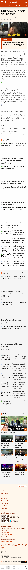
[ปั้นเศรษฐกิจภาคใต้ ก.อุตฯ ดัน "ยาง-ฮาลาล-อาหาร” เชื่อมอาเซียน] (6, 233)
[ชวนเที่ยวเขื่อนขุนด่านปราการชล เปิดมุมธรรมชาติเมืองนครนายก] (7, 452)
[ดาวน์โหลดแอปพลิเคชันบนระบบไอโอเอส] (15, 517)
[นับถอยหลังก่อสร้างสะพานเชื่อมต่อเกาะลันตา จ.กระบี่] (7, 438)
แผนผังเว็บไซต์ (4, 491)
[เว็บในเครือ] (2, 2)
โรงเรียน (23, 128)
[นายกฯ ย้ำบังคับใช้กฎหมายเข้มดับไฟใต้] (21, 467)
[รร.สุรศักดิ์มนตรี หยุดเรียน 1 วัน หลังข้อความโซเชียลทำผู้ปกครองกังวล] (14, 309)
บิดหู (9, 131)
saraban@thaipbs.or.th (6, 541)
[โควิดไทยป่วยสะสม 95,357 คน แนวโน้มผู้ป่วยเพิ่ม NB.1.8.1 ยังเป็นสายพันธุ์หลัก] (6, 376)
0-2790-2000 (6, 532)
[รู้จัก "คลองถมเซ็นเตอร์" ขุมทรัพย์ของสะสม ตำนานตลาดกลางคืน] (6, 403)
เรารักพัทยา (4, 54)
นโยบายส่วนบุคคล (5, 496)
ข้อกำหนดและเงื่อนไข (5, 501)
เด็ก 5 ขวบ (16, 128)
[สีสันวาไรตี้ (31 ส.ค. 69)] (14, 423)
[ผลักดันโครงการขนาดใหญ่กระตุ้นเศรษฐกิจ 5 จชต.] (21, 438)
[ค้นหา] (5, 2)
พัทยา (3, 128)
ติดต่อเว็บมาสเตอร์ (5, 503)
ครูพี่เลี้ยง (9, 128)
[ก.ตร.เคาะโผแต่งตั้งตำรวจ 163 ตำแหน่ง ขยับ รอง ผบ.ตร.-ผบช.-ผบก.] (6, 385)
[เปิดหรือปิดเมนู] (23, 2)
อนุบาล (3, 131)
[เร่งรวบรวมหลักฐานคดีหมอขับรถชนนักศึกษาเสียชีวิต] (7, 467)
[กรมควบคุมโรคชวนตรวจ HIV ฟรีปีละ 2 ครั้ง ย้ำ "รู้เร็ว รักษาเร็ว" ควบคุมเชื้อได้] (6, 357)
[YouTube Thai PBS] (19, 545)
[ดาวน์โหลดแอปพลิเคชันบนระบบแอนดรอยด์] (15, 521)
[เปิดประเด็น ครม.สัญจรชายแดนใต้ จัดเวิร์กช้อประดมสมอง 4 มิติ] (14, 193)
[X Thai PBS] (6, 545)
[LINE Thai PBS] (15, 545)
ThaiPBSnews (16, 131)
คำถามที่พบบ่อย (4, 493)
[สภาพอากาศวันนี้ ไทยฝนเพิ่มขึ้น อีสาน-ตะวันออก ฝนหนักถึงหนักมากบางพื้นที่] (6, 394)
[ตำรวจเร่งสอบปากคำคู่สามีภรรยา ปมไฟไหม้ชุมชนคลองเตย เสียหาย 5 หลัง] (14, 172)
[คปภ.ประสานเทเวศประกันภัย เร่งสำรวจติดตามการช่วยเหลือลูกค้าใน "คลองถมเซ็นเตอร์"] (14, 333)
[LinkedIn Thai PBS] (2, 548)
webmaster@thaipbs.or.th (7, 538)
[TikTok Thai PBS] (22, 545)
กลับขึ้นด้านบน (21, 486)
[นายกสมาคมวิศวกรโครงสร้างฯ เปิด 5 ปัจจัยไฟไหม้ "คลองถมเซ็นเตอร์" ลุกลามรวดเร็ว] (6, 241)
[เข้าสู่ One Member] (26, 2)
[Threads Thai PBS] (12, 545)
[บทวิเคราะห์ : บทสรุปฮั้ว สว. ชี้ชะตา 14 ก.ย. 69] (21, 452)
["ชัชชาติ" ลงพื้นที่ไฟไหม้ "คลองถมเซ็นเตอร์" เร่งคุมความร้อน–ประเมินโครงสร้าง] (6, 256)
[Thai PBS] (13, 2)
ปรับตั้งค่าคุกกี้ (4, 508)
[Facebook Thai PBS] (2, 545)
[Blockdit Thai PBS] (25, 545)
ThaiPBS (20, 134)
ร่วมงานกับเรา (4, 498)
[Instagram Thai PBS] (9, 545)
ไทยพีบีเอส (13, 134)
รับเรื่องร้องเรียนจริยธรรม (6, 506)
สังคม (3, 17)
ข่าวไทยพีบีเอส (5, 134)
